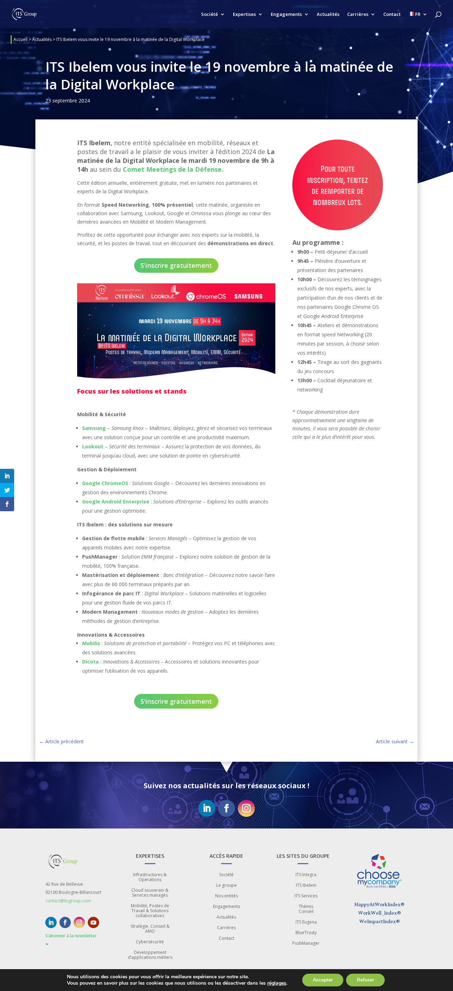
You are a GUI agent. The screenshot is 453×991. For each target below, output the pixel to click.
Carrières (357, 14)
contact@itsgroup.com (68, 901)
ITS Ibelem (306, 885)
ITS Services (305, 896)
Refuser (365, 980)
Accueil (20, 39)
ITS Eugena (306, 922)
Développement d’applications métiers (150, 955)
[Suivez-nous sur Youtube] (93, 922)
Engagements (286, 14)
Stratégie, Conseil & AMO (150, 929)
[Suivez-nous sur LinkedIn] (206, 808)
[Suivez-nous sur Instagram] (246, 808)
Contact (392, 14)
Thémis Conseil (306, 909)
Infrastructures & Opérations (150, 877)
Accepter (323, 980)
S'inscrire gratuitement (176, 265)
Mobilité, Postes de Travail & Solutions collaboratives (150, 911)
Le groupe (226, 885)
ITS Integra (306, 875)
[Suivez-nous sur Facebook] (226, 808)
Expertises (244, 14)
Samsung (94, 428)
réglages (276, 983)
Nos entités (226, 896)
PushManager (306, 943)
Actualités (328, 14)
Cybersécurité (150, 942)
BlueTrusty (306, 933)
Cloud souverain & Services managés (149, 893)
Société (209, 14)
